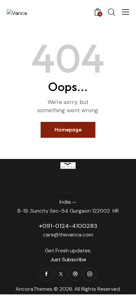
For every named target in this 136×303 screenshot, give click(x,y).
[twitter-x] (60, 274)
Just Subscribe (68, 259)
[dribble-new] (75, 274)
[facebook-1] (46, 274)
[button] (125, 12)
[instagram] (89, 274)
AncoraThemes (34, 288)
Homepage (68, 129)
